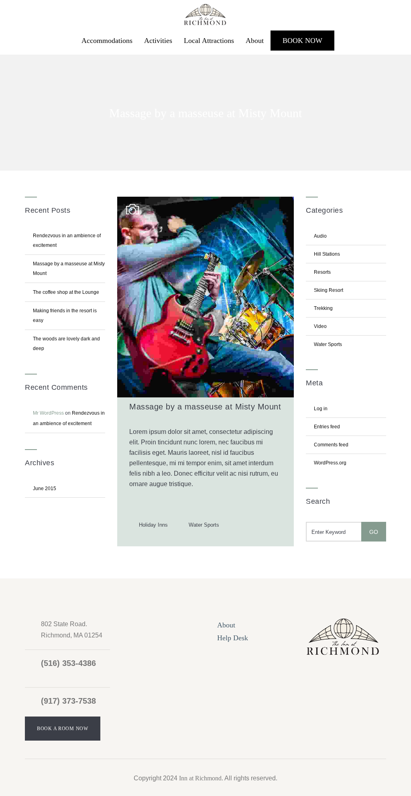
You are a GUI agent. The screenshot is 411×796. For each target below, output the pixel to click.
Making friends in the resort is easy (65, 315)
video (320, 326)
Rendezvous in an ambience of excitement (67, 240)
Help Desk (232, 638)
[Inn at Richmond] (205, 13)
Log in (321, 408)
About (255, 41)
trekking (323, 308)
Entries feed (327, 427)
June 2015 (44, 488)
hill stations (327, 254)
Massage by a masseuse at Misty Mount (69, 268)
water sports (204, 525)
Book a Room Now (62, 728)
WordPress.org (330, 463)
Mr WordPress (48, 413)
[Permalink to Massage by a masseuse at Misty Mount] (205, 395)
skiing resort (328, 290)
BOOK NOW (302, 41)
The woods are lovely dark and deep (66, 343)
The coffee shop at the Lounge (66, 292)
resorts (322, 272)
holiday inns (153, 525)
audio (320, 236)
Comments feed (331, 445)
